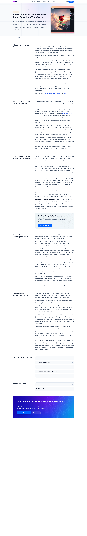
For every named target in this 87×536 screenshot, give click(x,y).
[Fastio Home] (16, 1)
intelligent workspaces (67, 113)
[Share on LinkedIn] (19, 38)
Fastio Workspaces (48, 93)
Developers (44, 1)
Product (33, 1)
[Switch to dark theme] (64, 2)
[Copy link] (22, 38)
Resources (17, 9)
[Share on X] (17, 38)
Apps (49, 1)
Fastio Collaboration (57, 93)
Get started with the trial (44, 225)
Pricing (53, 1)
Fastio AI (65, 93)
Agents (38, 1)
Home (14, 9)
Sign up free (71, 1)
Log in (67, 1)
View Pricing (36, 412)
